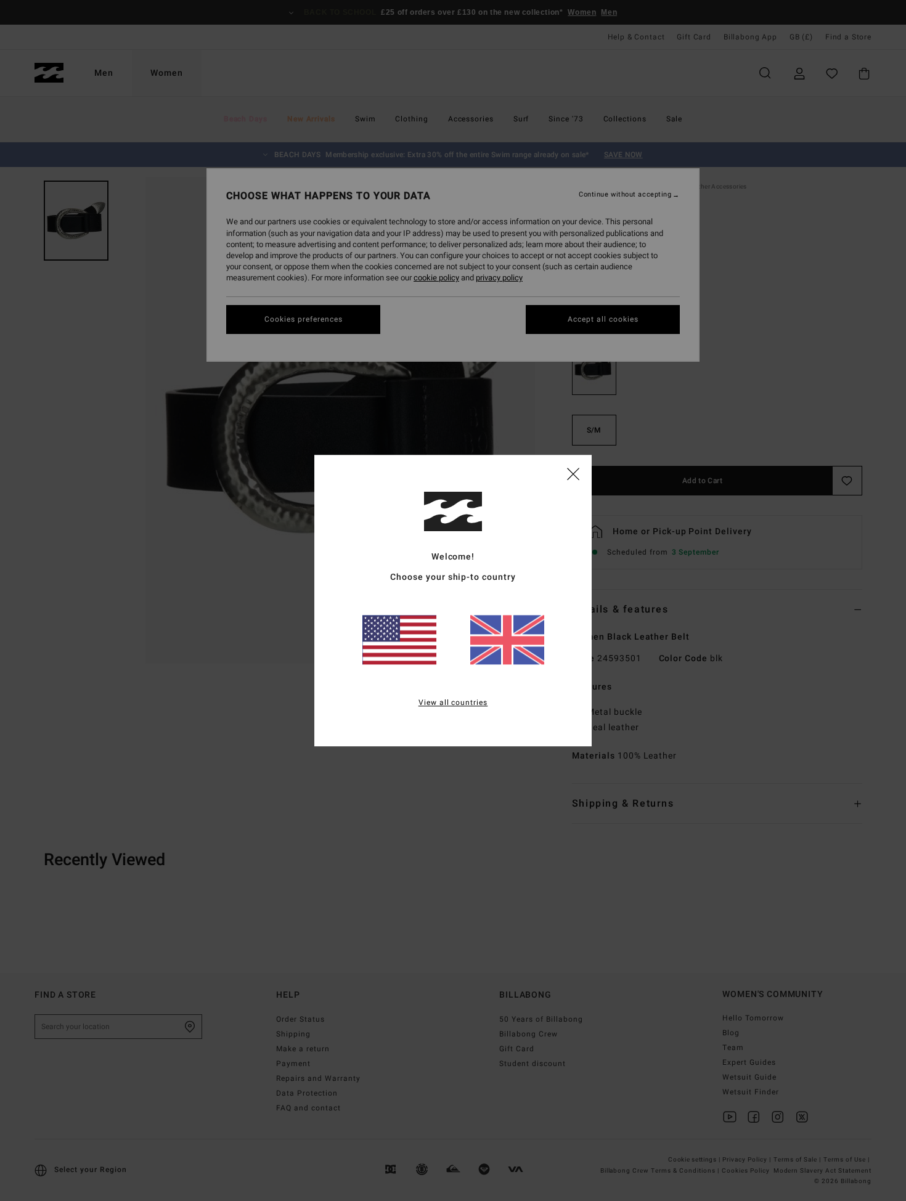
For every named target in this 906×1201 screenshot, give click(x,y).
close (573, 473)
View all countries (453, 702)
